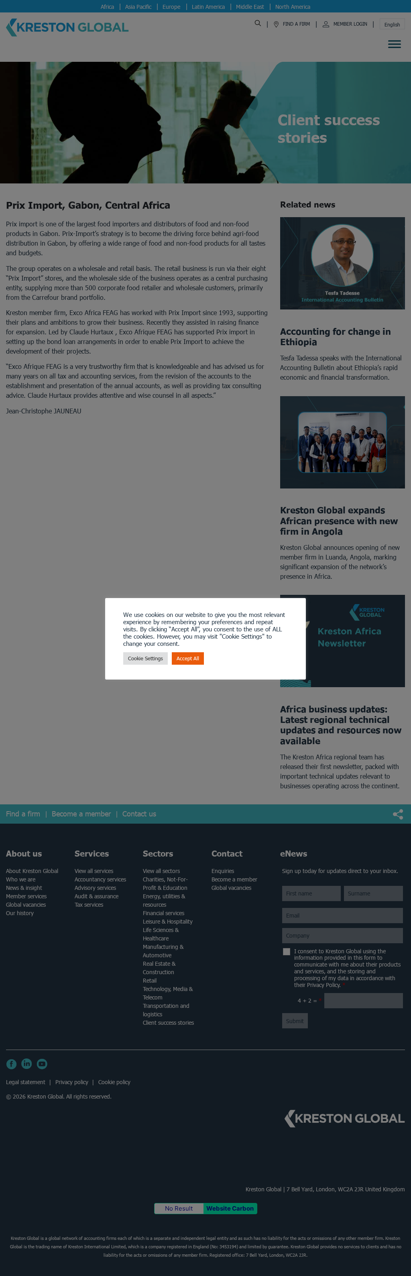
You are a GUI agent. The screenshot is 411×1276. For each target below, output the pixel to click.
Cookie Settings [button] (145, 658)
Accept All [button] (188, 658)
